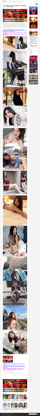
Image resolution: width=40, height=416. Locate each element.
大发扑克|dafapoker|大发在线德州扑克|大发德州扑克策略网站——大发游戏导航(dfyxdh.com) (13, 365)
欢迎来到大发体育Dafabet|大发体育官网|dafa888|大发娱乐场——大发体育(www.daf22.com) (13, 368)
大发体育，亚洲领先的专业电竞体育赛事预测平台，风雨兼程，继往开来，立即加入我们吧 (13, 29)
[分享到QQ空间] (26, 8)
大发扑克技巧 (30, 52)
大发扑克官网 (4, 1)
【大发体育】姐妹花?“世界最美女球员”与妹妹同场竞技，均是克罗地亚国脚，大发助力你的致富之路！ (34, 46)
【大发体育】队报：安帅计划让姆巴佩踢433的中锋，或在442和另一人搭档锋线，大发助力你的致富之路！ (33, 37)
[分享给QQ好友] (25, 8)
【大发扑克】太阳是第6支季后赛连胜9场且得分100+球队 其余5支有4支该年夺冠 (33, 44)
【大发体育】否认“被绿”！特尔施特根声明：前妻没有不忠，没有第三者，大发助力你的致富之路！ (33, 39)
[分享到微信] (24, 8)
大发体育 (11, 354)
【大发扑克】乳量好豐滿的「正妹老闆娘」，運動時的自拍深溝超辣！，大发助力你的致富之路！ (23, 400)
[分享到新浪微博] (23, 8)
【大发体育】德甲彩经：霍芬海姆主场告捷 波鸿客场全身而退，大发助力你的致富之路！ (33, 41)
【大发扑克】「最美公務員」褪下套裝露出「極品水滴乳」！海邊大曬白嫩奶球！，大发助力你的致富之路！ (15, 400)
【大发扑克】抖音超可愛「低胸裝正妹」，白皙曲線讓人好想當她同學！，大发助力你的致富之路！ (23, 409)
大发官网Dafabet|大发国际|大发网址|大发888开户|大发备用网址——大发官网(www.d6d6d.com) (13, 369)
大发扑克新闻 (30, 53)
